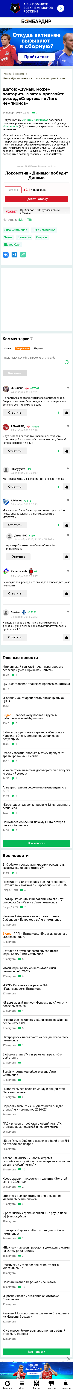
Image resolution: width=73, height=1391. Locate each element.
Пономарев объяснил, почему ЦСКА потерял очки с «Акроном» (34, 823)
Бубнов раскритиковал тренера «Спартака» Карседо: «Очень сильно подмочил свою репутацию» (33, 736)
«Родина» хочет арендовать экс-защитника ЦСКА (33, 699)
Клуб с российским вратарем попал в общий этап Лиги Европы (34, 1332)
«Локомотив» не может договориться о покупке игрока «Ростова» (36, 772)
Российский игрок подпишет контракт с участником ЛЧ (31, 1266)
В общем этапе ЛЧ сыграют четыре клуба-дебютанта (32, 1056)
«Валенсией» (10, 126)
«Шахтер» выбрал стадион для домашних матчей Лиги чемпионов (32, 1197)
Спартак (42, 237)
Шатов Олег (12, 244)
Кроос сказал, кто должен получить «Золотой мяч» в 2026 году (35, 1180)
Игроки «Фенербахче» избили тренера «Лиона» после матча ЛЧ (35, 1021)
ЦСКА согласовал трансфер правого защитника (36, 684)
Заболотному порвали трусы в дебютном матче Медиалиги (30, 717)
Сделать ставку (36, 199)
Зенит (8, 237)
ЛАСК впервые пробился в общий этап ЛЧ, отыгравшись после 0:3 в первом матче (32, 1125)
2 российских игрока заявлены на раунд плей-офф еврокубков (35, 1214)
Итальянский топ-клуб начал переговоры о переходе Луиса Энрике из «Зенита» (33, 668)
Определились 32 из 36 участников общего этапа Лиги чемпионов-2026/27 (33, 1108)
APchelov (16, 500)
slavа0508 (17, 388)
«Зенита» (27, 120)
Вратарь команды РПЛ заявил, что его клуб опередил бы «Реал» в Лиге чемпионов (33, 900)
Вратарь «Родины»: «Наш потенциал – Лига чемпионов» (33, 1232)
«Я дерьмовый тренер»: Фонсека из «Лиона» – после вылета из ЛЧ (35, 1004)
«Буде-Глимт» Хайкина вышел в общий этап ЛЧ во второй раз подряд (36, 1142)
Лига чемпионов (15, 230)
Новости (20, 74)
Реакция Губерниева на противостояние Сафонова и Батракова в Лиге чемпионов (32, 918)
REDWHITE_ (18, 426)
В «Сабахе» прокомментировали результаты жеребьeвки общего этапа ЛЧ (34, 866)
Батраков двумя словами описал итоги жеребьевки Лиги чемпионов (30, 952)
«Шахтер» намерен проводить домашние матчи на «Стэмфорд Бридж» (36, 1249)
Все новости (36, 843)
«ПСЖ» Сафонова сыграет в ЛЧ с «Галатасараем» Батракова (26, 987)
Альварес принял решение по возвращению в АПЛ (34, 789)
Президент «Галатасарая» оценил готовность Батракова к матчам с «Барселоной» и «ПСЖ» (35, 883)
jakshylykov (18, 469)
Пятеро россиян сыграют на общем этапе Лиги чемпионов (35, 1039)
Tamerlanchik (19, 571)
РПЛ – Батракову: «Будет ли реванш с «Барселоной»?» (35, 935)
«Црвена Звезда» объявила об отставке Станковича (31, 1297)
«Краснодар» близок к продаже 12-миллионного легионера (36, 806)
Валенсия (24, 237)
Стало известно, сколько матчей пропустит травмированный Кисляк (33, 754)
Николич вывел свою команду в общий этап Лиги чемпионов (34, 1090)
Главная (7, 74)
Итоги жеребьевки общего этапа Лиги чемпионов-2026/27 (29, 970)
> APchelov (48, 539)
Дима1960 (20, 535)
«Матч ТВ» (25, 220)
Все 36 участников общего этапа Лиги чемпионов (29, 1073)
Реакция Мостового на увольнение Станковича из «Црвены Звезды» (36, 1315)
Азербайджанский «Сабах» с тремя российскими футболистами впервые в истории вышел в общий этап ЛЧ (36, 1161)
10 (23, 1169)
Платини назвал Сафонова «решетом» (30, 1282)
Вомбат (15, 612)
